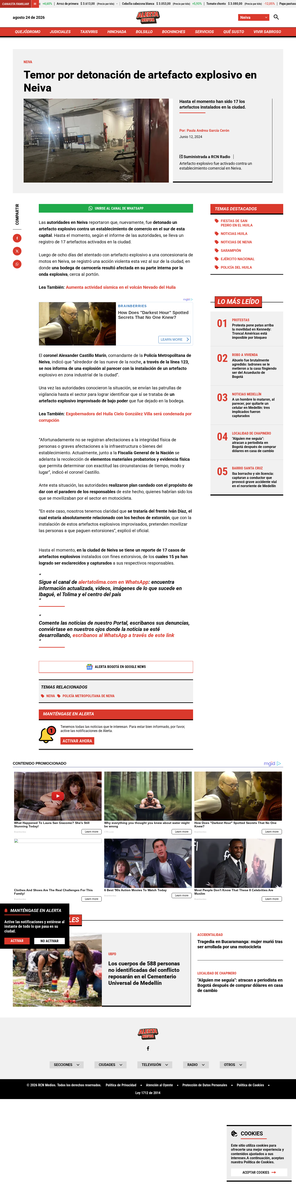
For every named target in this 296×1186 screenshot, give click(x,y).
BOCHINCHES (173, 31)
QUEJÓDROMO (27, 31)
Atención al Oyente (159, 1085)
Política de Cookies (258, 1162)
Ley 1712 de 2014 (147, 1093)
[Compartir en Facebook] (17, 238)
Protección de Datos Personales (204, 1085)
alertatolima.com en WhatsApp (113, 582)
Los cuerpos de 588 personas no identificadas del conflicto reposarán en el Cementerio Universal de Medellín (144, 973)
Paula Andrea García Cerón (208, 130)
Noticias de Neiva (236, 242)
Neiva (50, 696)
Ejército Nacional (238, 259)
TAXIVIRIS (89, 31)
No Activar (50, 941)
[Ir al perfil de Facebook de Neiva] (148, 1048)
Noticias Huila (234, 234)
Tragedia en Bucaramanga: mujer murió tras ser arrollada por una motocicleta (240, 944)
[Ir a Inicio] (148, 17)
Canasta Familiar (15, 4)
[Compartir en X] (17, 251)
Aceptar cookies (255, 1172)
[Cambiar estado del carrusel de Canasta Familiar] (35, 4)
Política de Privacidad (121, 1085)
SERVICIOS (204, 31)
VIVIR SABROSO (267, 31)
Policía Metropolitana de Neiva (89, 696)
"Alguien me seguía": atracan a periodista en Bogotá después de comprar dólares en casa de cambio (254, 445)
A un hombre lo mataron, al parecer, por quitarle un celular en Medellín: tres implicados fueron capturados (253, 407)
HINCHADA (116, 31)
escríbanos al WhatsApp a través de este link (123, 635)
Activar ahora (77, 740)
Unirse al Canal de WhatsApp (119, 208)
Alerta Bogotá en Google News (120, 667)
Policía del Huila (236, 267)
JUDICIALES (60, 31)
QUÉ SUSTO (233, 31)
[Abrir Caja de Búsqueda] (276, 17)
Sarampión (231, 251)
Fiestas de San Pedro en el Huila (237, 223)
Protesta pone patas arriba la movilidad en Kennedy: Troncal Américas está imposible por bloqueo (253, 331)
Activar (17, 941)
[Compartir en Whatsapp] (17, 264)
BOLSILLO (144, 31)
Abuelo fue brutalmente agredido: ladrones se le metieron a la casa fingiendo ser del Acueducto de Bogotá (254, 368)
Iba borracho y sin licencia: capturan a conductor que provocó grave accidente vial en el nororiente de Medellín (254, 480)
